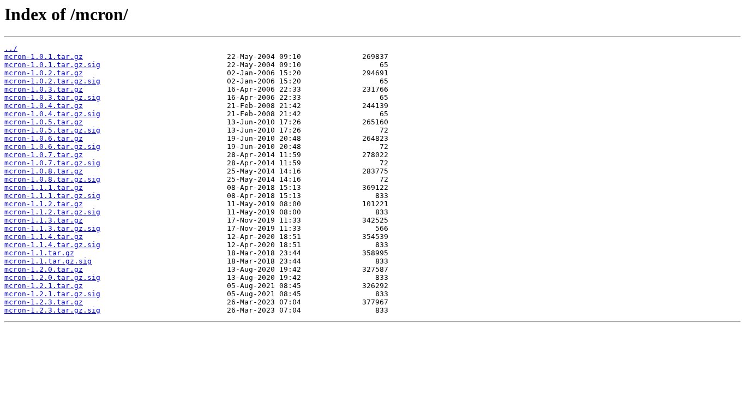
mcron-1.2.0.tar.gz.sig (52, 277)
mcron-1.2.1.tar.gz (43, 286)
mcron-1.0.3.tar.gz (43, 89)
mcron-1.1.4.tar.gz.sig (52, 245)
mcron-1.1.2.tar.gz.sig (52, 212)
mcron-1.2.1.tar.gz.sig (52, 294)
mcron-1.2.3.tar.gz (43, 302)
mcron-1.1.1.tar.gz (43, 187)
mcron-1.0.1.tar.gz (43, 56)
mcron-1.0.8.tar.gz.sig (52, 179)
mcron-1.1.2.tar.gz (43, 204)
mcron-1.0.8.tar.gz (43, 171)
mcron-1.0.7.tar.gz (43, 155)
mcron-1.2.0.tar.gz (43, 269)
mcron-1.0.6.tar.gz (43, 138)
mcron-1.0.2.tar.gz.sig (52, 81)
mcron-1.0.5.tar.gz (43, 122)
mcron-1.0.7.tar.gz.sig (52, 163)
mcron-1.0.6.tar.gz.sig (52, 146)
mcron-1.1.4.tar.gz (43, 236)
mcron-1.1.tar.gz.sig (48, 261)
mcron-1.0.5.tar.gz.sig (52, 130)
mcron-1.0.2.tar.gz (43, 73)
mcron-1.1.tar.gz (39, 253)
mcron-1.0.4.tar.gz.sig (52, 114)
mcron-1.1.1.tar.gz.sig (52, 195)
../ (10, 48)
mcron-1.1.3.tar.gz (43, 220)
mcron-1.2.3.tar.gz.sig (52, 310)
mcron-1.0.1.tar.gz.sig (52, 65)
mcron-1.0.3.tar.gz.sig (52, 97)
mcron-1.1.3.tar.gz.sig (52, 228)
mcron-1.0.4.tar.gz (43, 105)
